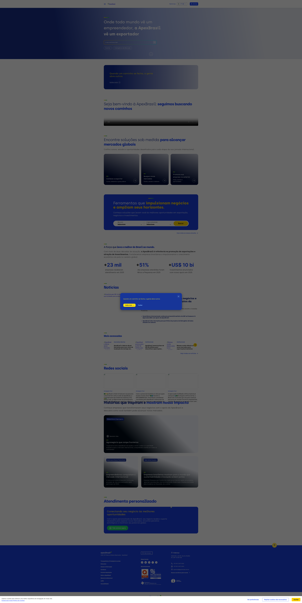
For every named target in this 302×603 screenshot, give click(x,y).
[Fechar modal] (178, 296)
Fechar (140, 305)
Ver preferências (253, 599)
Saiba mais (128, 305)
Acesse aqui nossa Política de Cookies (13, 600)
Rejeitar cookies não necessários (275, 599)
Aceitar (296, 599)
